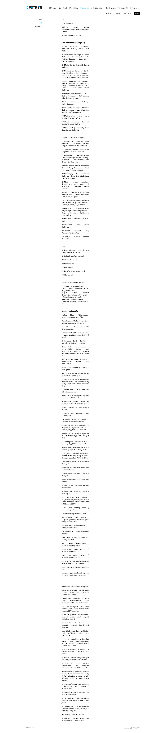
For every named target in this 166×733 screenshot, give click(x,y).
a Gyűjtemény (97, 8)
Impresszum (30, 728)
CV (41, 23)
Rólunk (52, 8)
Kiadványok (111, 8)
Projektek (73, 8)
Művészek (84, 8)
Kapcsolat (127, 13)
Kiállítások (62, 8)
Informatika (135, 8)
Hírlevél (108, 13)
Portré (40, 19)
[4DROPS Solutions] (132, 728)
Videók (137, 13)
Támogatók (123, 8)
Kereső (117, 13)
